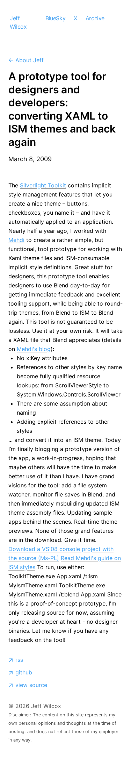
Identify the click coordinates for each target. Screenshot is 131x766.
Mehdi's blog (34, 348)
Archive (95, 18)
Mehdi (16, 239)
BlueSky (55, 18)
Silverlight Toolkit (43, 185)
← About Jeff (26, 60)
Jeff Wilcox (18, 22)
